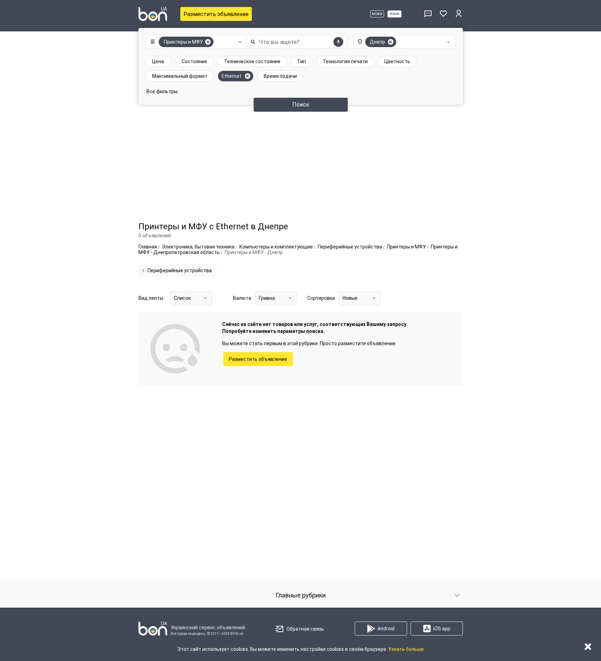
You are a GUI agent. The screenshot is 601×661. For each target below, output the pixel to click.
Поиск (300, 104)
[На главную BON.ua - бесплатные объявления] (152, 14)
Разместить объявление (216, 14)
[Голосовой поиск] (338, 42)
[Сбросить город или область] (390, 42)
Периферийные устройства (180, 270)
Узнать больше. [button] (406, 649)
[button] (194, 42)
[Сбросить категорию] (208, 42)
